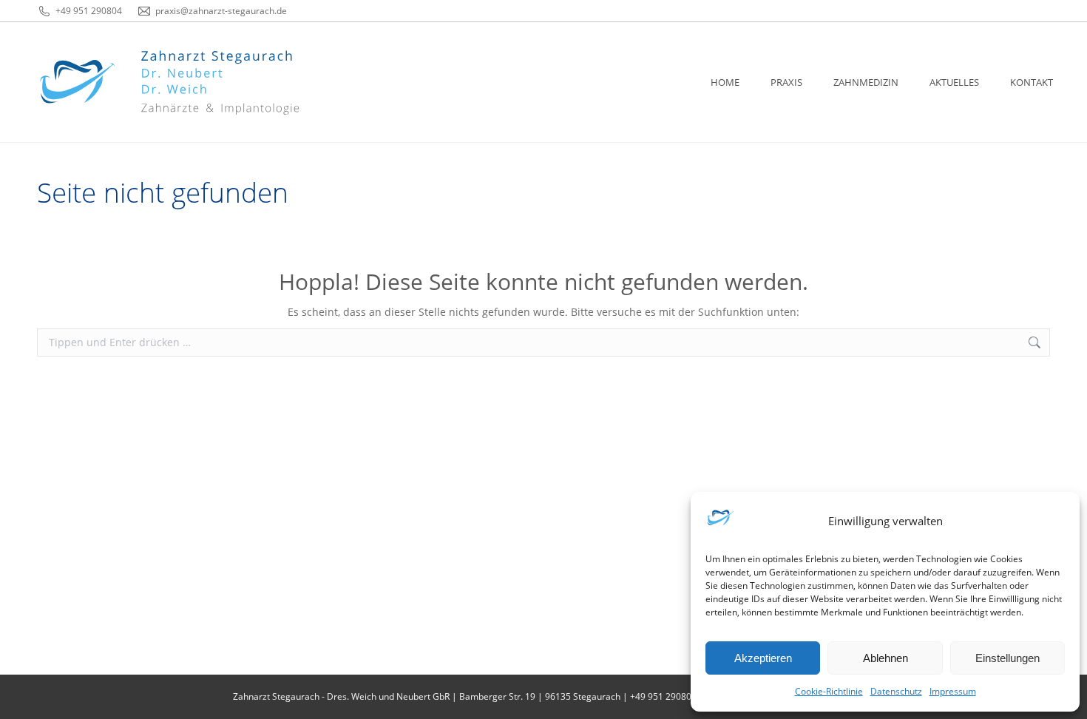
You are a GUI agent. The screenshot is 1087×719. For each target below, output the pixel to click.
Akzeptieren (763, 658)
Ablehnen (885, 658)
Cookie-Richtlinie (829, 691)
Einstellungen (1007, 658)
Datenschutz (896, 691)
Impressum (952, 691)
